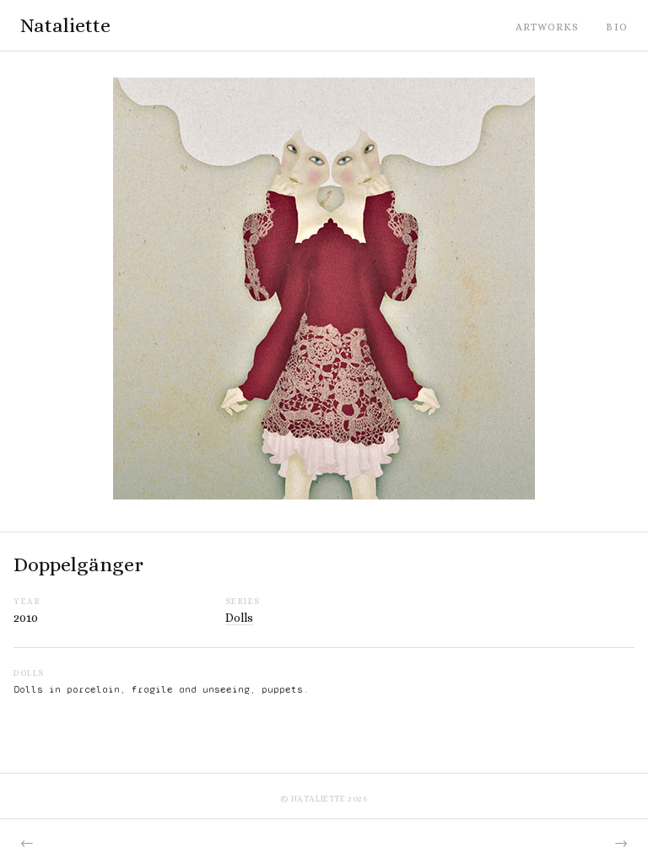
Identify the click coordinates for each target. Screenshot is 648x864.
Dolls (239, 617)
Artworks (548, 27)
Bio (617, 27)
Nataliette (65, 25)
